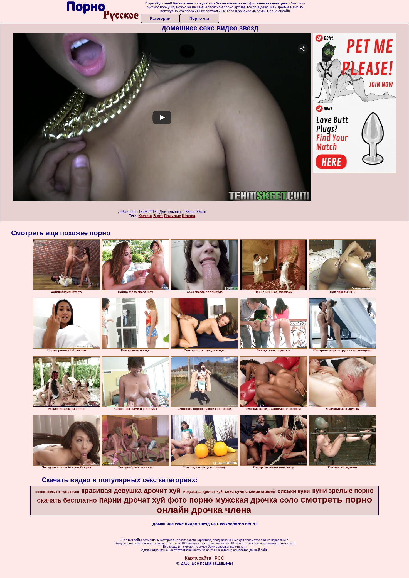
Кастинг (145, 216)
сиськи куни (293, 491)
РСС (219, 558)
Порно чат (199, 18)
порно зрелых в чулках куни (57, 491)
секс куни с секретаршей (250, 491)
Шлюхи (188, 216)
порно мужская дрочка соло (243, 500)
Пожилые (172, 216)
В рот (158, 216)
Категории (160, 18)
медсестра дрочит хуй (203, 491)
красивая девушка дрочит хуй (131, 490)
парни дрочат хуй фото (143, 500)
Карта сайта (198, 558)
